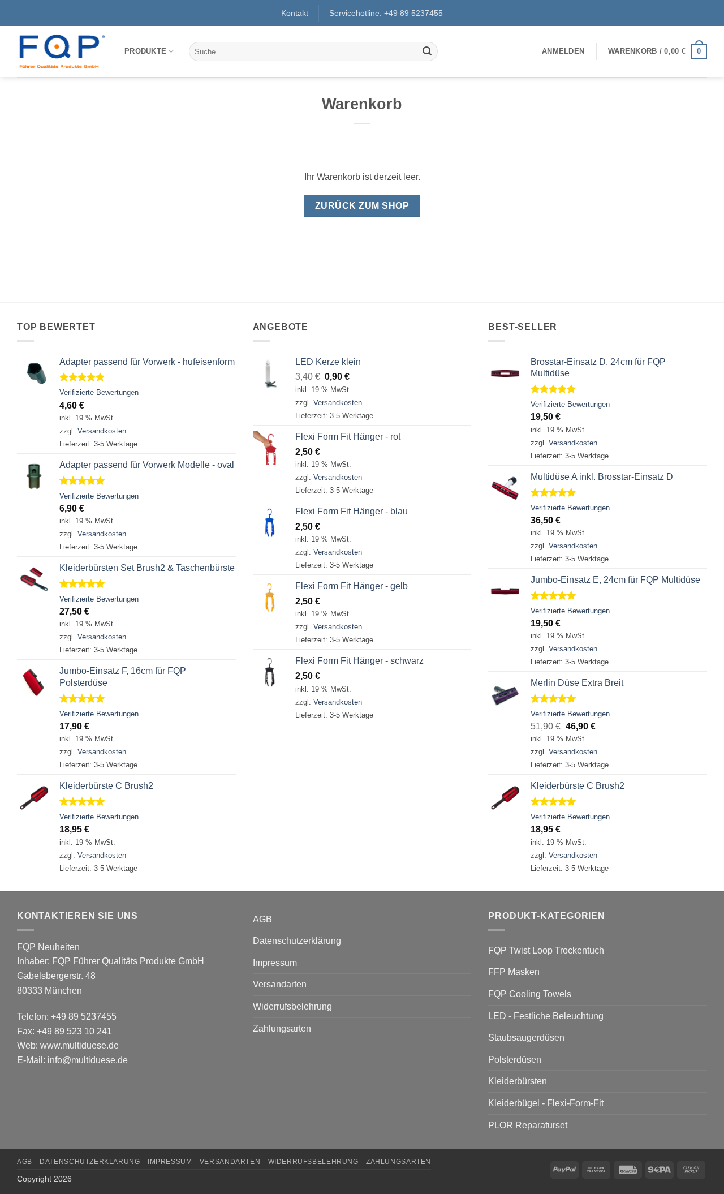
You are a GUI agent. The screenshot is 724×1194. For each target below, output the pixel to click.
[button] (563, 51)
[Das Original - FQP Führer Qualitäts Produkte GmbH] (62, 51)
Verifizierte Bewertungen (99, 392)
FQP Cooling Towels (529, 994)
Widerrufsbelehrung (292, 1006)
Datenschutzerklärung (297, 941)
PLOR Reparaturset (527, 1125)
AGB (262, 919)
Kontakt (294, 13)
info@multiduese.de (88, 1060)
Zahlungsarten (282, 1028)
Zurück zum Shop (362, 206)
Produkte (145, 51)
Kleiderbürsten (517, 1081)
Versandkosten (101, 431)
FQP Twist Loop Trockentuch (546, 950)
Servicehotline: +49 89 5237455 (386, 13)
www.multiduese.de (79, 1045)
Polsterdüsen (514, 1059)
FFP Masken (514, 972)
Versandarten (280, 984)
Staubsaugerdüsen (526, 1037)
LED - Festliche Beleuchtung (546, 1016)
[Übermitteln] (427, 51)
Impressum (275, 963)
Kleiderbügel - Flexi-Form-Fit (546, 1103)
